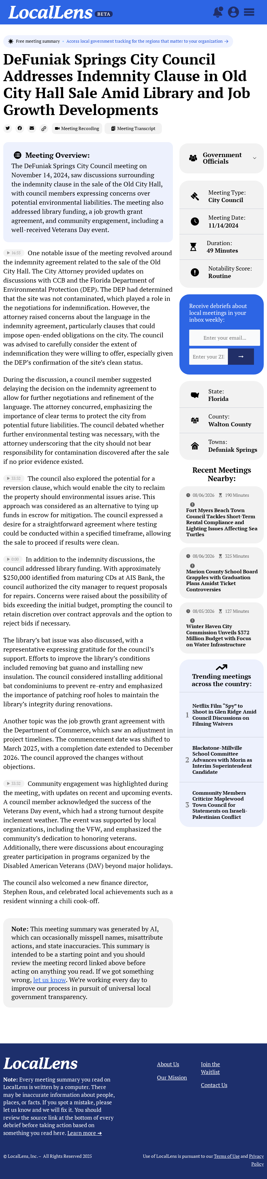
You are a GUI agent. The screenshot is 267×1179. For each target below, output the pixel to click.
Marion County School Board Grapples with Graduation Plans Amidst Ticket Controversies (222, 580)
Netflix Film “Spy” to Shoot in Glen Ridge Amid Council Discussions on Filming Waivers (224, 715)
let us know (49, 979)
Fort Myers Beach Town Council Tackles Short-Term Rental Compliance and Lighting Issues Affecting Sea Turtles (222, 522)
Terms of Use (227, 1156)
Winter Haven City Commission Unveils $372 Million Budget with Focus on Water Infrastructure (218, 635)
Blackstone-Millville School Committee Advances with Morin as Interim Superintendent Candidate (222, 760)
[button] (7, 128)
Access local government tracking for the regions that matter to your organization (144, 41)
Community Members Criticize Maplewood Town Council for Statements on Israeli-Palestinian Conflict (219, 805)
